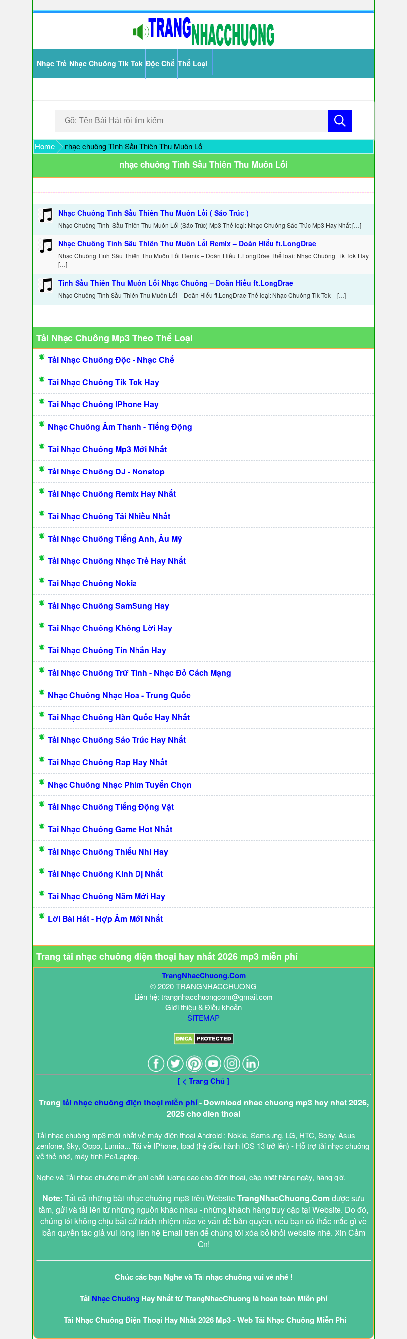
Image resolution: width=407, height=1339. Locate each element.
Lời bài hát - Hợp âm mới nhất (105, 918)
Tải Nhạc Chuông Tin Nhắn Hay (107, 650)
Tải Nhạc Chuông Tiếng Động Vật (111, 806)
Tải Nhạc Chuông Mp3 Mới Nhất (107, 449)
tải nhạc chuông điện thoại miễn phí (130, 1102)
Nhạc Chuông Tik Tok (106, 63)
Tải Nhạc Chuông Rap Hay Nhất (107, 762)
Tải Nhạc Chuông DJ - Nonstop (106, 471)
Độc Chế (160, 63)
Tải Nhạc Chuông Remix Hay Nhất (112, 493)
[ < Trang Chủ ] (203, 1080)
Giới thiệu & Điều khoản (203, 1007)
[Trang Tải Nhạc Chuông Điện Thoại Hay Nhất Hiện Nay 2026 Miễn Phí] (203, 43)
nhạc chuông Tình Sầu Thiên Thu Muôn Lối (203, 164)
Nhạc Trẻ (52, 63)
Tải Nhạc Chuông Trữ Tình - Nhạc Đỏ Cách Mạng (139, 672)
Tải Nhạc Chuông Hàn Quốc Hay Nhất (119, 717)
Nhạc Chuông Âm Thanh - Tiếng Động (120, 426)
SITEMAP (203, 1017)
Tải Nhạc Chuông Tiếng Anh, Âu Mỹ (115, 538)
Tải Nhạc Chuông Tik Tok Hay (103, 382)
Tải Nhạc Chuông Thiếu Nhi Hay (108, 851)
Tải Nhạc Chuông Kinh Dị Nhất (105, 873)
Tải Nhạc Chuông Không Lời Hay (110, 627)
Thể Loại (192, 63)
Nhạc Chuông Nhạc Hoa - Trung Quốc (119, 695)
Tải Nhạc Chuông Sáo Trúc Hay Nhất (117, 739)
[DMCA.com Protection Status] (204, 1041)
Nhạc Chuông (115, 1298)
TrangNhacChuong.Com (204, 975)
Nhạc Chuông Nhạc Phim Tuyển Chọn (120, 784)
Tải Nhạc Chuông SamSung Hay (108, 605)
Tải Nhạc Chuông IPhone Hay (103, 404)
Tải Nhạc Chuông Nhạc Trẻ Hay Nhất (117, 560)
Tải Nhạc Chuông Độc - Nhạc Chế (111, 359)
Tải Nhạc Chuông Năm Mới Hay (106, 896)
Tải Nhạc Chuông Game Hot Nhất (110, 829)
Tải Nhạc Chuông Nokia (92, 583)
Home (45, 146)
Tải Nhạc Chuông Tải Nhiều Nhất (109, 516)
